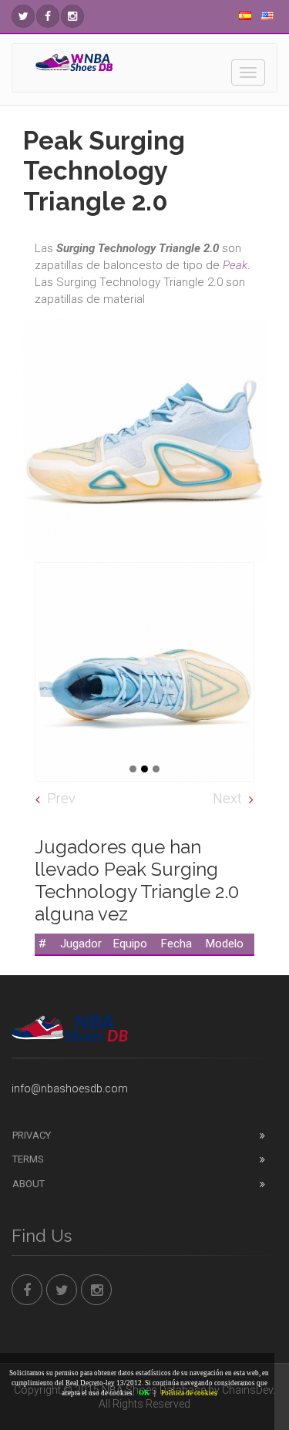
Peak (235, 265)
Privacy (31, 1135)
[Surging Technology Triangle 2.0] (144, 672)
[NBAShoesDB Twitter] (23, 16)
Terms (28, 1159)
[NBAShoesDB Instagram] (72, 16)
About (28, 1183)
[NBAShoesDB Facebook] (47, 16)
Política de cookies (189, 1393)
